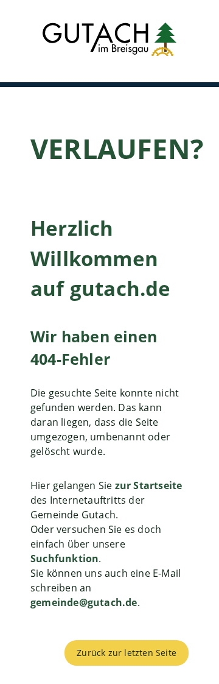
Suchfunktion (64, 558)
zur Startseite (148, 485)
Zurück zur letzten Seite (126, 652)
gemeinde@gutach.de (83, 602)
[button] (109, 41)
